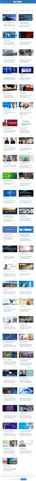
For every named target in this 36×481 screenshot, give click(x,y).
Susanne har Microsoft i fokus (9, 271)
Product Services (23, 57)
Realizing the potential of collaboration (24, 75)
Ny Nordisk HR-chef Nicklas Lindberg (7, 110)
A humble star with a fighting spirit (10, 74)
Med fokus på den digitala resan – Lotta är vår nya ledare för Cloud (10, 431)
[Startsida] (3, 4)
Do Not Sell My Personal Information (14, 479)
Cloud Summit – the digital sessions (10, 412)
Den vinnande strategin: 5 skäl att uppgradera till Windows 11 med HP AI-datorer (25, 23)
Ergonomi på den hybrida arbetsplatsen (24, 216)
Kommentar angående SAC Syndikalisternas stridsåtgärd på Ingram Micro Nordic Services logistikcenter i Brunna (25, 235)
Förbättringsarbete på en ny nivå (25, 145)
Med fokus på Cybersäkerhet (25, 39)
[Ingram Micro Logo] (18, 1)
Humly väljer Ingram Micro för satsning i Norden (24, 163)
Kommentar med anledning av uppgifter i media (8, 234)
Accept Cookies (23, 479)
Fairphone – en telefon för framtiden (7, 466)
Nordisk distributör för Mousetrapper (7, 324)
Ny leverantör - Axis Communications (7, 307)
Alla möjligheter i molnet (24, 306)
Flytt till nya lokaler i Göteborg (9, 57)
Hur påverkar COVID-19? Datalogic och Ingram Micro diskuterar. (10, 342)
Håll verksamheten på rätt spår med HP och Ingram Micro (9, 22)
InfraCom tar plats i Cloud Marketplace (7, 163)
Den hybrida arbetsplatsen (24, 180)
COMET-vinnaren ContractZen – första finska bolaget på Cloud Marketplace (25, 360)
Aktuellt (5, 4)
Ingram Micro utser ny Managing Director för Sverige (9, 448)
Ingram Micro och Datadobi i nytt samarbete (8, 146)
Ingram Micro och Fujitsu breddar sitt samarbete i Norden (9, 181)
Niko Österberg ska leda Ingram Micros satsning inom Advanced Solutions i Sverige (9, 216)
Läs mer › (5, 28)
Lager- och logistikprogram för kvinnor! (8, 289)
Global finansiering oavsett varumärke (23, 448)
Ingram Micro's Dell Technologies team (23, 324)
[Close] (34, 476)
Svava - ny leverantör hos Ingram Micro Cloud (24, 254)
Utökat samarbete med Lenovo (25, 109)
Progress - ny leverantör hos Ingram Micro (24, 128)
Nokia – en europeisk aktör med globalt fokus (8, 360)
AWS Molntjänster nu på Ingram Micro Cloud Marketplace (9, 128)
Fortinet (5, 253)
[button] (1, 1)
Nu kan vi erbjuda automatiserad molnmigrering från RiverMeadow (26, 431)
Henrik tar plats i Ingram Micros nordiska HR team (24, 378)
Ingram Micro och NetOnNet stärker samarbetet (25, 413)
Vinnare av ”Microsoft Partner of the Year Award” (8, 396)
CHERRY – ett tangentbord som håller (8, 93)
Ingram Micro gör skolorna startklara (7, 40)
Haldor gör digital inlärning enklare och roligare (24, 342)
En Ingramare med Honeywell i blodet (23, 93)
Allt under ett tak (23, 395)
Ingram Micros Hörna (23, 271)
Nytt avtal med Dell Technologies (9, 377)
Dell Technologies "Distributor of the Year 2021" (9, 198)
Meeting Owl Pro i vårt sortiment (25, 288)
